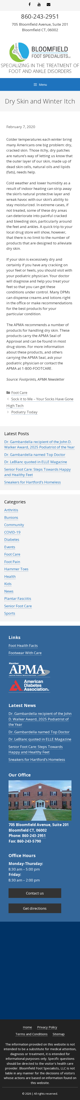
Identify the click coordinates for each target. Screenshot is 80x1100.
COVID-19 (12, 532)
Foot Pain (12, 561)
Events (9, 546)
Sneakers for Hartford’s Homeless (32, 482)
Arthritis (11, 509)
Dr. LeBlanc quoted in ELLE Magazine (35, 461)
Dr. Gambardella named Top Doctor (34, 454)
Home (27, 1027)
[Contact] (48, 5)
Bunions (11, 517)
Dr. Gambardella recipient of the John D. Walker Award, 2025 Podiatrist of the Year (39, 444)
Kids (8, 583)
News (8, 591)
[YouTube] (39, 5)
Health (10, 576)
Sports (9, 613)
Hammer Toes (16, 568)
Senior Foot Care (18, 605)
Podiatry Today (24, 412)
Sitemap (59, 1034)
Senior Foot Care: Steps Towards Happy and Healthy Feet (36, 749)
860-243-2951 (34, 835)
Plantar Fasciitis (17, 598)
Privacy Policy (47, 1027)
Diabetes (11, 539)
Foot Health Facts (23, 645)
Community (14, 524)
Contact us (35, 893)
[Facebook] (29, 5)
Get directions (35, 908)
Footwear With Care (25, 652)
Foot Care (19, 392)
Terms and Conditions (31, 1034)
